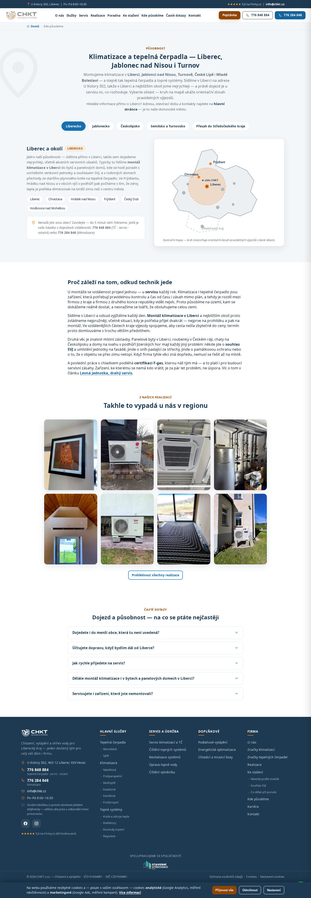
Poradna (113, 15)
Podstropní (110, 802)
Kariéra (253, 806)
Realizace (98, 15)
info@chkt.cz (275, 4)
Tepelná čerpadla (113, 742)
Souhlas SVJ (258, 785)
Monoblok (110, 749)
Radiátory (109, 823)
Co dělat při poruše (263, 792)
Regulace (109, 836)
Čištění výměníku (162, 772)
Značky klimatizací (261, 749)
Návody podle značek (265, 779)
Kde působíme (152, 15)
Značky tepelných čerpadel (267, 757)
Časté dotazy (176, 15)
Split (106, 756)
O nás (59, 15)
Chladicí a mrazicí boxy (215, 757)
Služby (71, 15)
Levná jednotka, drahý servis (106, 373)
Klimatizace (108, 763)
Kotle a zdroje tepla (116, 816)
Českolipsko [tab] (130, 126)
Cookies (251, 877)
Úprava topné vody (163, 764)
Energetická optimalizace (217, 749)
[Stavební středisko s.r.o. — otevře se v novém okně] (155, 865)
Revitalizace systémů (165, 757)
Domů (35, 26)
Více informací (130, 892)
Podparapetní (112, 776)
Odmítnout (249, 890)
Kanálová (109, 796)
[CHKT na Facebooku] (25, 823)
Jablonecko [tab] (101, 126)
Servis (83, 15)
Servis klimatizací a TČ (166, 742)
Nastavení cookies (272, 877)
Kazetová (109, 789)
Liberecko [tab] (73, 126)
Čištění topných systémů (167, 749)
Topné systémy (111, 809)
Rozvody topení (113, 829)
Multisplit (109, 783)
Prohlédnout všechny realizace (155, 575)
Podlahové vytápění (212, 742)
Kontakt (195, 15)
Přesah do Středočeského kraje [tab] (220, 126)
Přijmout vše (224, 890)
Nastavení (274, 890)
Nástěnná (109, 770)
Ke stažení (131, 15)
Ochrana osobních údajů (226, 877)
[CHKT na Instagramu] (36, 823)
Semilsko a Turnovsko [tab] (168, 126)
